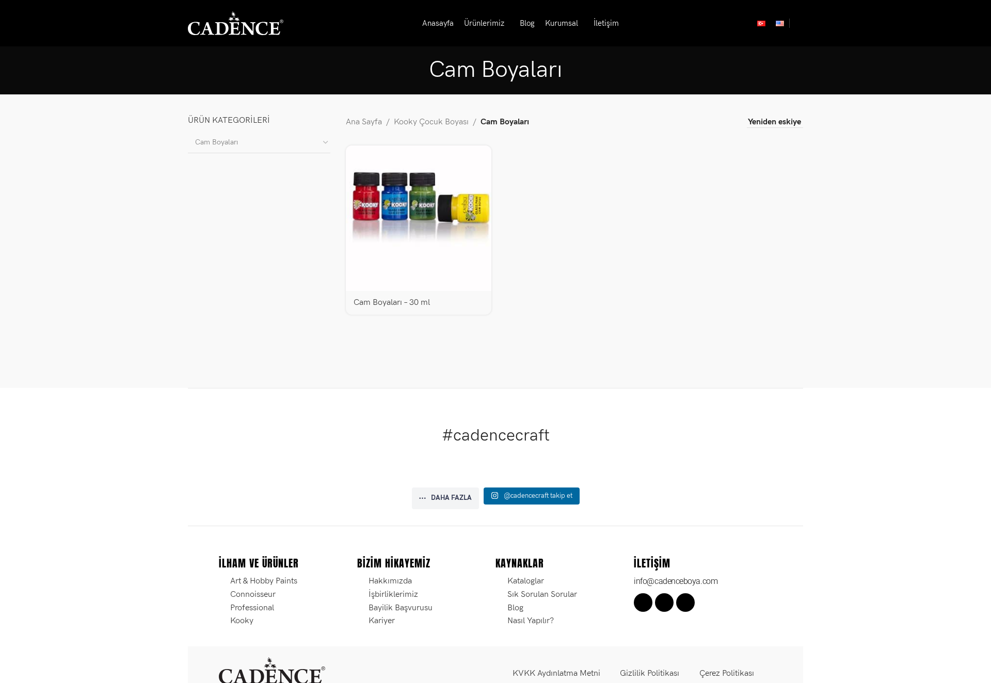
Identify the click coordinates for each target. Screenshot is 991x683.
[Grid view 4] (725, 122)
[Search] (799, 23)
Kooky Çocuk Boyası (431, 122)
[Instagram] (664, 602)
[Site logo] (235, 23)
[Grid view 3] (706, 122)
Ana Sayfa (364, 122)
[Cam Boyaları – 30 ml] (418, 218)
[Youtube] (685, 602)
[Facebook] (643, 602)
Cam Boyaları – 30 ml (392, 302)
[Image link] (272, 670)
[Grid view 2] (687, 122)
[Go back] (416, 70)
